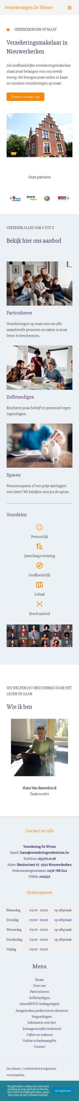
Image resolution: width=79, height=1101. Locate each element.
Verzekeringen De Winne (28, 8)
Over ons (39, 986)
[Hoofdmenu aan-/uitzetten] (70, 8)
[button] (25, 97)
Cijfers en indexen (39, 1035)
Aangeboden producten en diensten (42, 1010)
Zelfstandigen (39, 998)
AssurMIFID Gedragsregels (39, 1004)
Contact (39, 1046)
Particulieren (39, 991)
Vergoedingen (42, 1016)
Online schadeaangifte (39, 1041)
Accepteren (63, 1091)
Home (39, 980)
